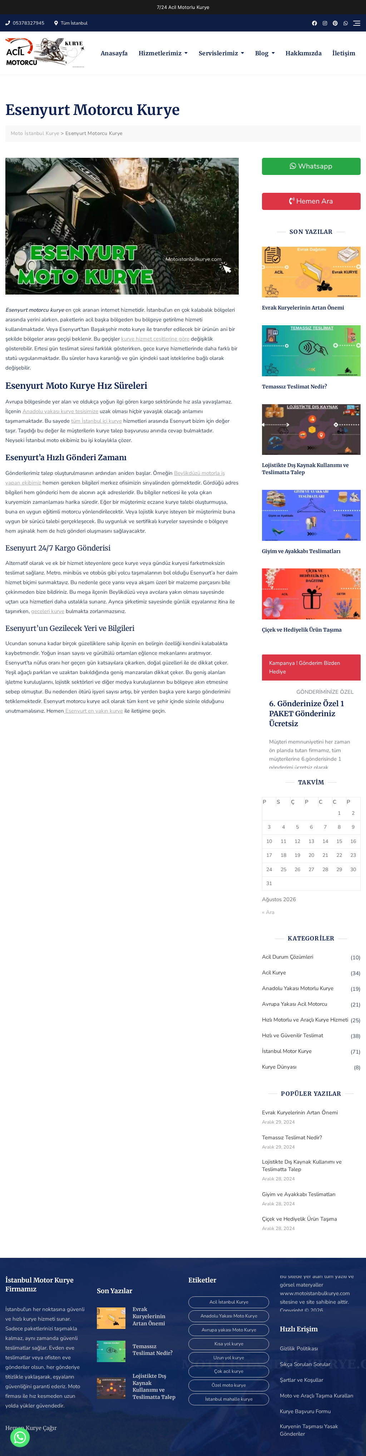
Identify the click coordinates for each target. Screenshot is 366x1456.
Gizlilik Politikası (299, 1348)
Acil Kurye (274, 972)
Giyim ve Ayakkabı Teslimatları (301, 551)
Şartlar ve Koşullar (301, 1380)
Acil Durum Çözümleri (287, 956)
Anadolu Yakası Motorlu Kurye (297, 988)
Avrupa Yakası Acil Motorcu (294, 1004)
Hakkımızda (304, 53)
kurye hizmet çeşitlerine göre (155, 338)
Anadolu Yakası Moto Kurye (229, 1316)
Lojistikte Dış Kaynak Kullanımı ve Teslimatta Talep (302, 1165)
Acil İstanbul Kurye (228, 1302)
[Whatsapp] (20, 1437)
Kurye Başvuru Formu (305, 1411)
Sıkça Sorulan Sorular (305, 1364)
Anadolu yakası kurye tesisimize (60, 411)
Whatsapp (314, 166)
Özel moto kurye (229, 1385)
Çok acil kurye (228, 1371)
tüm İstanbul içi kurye (96, 421)
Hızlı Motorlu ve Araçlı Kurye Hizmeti (305, 1019)
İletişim (343, 53)
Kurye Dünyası (279, 1066)
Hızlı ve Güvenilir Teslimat (292, 1035)
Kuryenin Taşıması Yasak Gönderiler (309, 1430)
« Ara (268, 912)
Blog (262, 53)
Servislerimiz (218, 53)
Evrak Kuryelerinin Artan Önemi (303, 308)
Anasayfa (114, 53)
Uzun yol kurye (228, 1358)
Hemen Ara (314, 201)
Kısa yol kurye (228, 1344)
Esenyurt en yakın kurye (93, 710)
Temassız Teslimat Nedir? (294, 386)
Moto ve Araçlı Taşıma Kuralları (316, 1395)
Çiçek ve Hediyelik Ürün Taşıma (302, 630)
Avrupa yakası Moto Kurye (229, 1330)
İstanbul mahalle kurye (229, 1399)
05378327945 (28, 23)
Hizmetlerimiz (160, 53)
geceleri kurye (47, 611)
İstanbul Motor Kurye (287, 1051)
